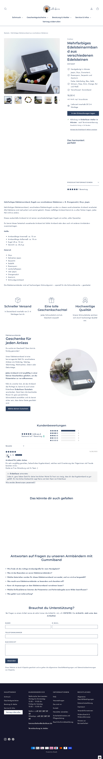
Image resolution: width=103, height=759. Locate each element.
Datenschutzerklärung (85, 703)
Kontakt (55, 708)
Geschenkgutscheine (37, 17)
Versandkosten (83, 99)
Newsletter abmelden (60, 712)
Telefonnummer (13, 632)
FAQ (54, 697)
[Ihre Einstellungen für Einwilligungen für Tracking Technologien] (99, 757)
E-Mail (55, 623)
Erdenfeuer (70, 39)
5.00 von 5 (36, 434)
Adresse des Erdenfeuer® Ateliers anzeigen (83, 129)
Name (8, 623)
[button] (72, 189)
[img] (11, 452)
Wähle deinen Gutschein (18, 409)
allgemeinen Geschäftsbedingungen (61, 667)
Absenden (11, 661)
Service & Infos (82, 17)
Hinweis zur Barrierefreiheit (83, 722)
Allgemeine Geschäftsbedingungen (86, 698)
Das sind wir (57, 704)
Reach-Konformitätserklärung (63, 722)
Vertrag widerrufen (51, 22)
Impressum (81, 707)
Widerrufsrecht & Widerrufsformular (84, 715)
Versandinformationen (85, 710)
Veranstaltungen (58, 700)
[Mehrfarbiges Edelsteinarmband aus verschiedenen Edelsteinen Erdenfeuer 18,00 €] (71, 158)
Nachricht (10, 642)
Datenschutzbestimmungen (87, 667)
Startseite (6, 33)
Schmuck (16, 17)
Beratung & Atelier (61, 17)
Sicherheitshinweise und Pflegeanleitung (61, 716)
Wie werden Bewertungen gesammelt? (20, 482)
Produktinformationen (80, 182)
